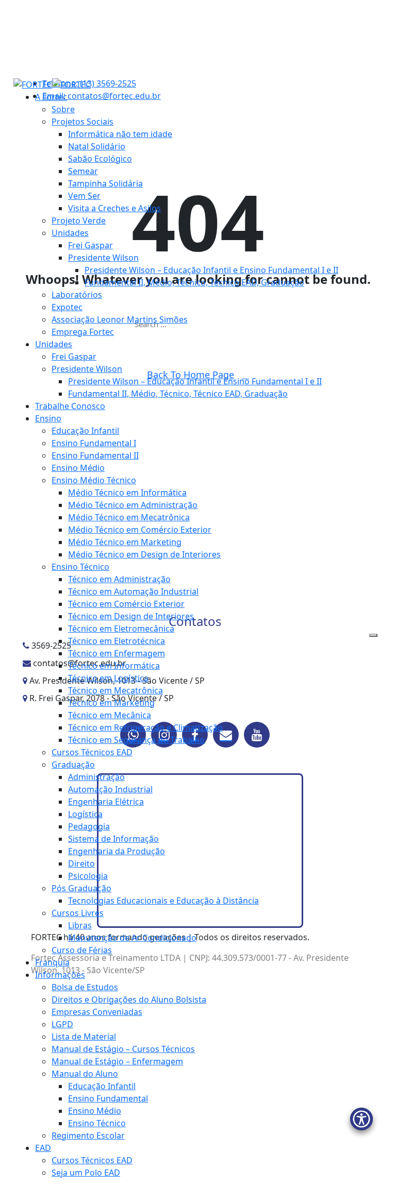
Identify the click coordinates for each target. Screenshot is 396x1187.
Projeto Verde (79, 220)
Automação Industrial (110, 789)
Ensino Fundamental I (94, 443)
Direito (81, 863)
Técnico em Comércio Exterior (126, 603)
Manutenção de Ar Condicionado (132, 937)
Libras (80, 925)
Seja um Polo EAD (86, 1172)
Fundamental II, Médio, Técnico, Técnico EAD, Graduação (194, 282)
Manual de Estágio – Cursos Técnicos (123, 1049)
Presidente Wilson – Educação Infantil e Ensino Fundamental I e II (211, 270)
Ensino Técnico (80, 566)
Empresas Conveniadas (97, 1012)
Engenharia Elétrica (106, 801)
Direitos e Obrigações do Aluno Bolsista (129, 999)
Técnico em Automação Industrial (133, 591)
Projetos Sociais (82, 121)
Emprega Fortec (83, 331)
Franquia (52, 962)
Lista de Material (84, 1036)
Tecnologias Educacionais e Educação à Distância (163, 900)
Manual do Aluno (85, 1073)
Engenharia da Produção (116, 851)
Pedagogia (89, 826)
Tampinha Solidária (105, 183)
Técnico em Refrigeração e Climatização (145, 727)
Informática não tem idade (120, 134)
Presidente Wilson (103, 257)
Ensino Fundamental (108, 1098)
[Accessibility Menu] (361, 1119)
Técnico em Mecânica (109, 715)
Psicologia (88, 875)
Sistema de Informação (113, 838)
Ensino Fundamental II (95, 455)
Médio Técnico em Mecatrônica (129, 517)
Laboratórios (77, 294)
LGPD (62, 1024)
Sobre (63, 109)
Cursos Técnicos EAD (92, 752)
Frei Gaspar (90, 245)
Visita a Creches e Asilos (114, 208)
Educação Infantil (85, 430)
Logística (85, 814)
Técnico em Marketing (111, 702)
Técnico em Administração (119, 579)
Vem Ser (84, 195)
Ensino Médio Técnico (94, 480)
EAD (43, 1148)
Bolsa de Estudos (85, 987)
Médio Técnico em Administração (132, 505)
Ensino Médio (78, 467)
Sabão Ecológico (100, 158)
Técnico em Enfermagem (116, 653)
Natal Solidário (96, 146)
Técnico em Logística (108, 678)
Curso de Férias (82, 950)
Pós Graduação (81, 888)
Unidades (70, 233)
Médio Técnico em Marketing (125, 542)
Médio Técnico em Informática (127, 492)
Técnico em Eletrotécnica (116, 641)
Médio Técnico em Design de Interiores (144, 554)
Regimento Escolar (88, 1135)
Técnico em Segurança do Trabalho (136, 739)
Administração (96, 777)
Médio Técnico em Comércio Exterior (139, 529)
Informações (60, 974)
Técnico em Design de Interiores (131, 616)
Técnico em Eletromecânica (121, 628)
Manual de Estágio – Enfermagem (117, 1061)
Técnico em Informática (114, 665)
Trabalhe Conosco (70, 406)
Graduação (73, 764)
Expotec (67, 307)
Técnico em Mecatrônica (115, 690)
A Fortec (51, 97)
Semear (83, 171)
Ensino (48, 418)
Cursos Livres (78, 913)
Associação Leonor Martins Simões (120, 319)
